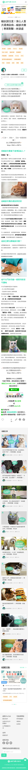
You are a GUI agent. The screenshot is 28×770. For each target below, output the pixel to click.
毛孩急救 (5, 696)
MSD (22, 55)
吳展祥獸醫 (8, 634)
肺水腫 (3, 48)
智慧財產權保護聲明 (21, 767)
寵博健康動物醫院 (7, 700)
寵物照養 (11, 55)
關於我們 (5, 719)
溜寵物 (18, 721)
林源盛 (8, 62)
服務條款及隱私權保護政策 (8, 767)
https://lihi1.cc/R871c (14, 145)
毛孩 (3, 62)
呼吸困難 (4, 55)
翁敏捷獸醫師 (9, 608)
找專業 (18, 724)
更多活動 (22, 667)
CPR (11, 696)
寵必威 (20, 48)
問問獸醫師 (19, 719)
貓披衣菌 (12, 52)
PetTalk (17, 55)
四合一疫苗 (5, 52)
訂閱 (4, 755)
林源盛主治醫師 (9, 455)
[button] (13, 704)
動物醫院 (18, 52)
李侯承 (7, 531)
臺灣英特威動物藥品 (7, 59)
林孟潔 (15, 696)
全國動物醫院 (17, 59)
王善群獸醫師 (9, 480)
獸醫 (17, 62)
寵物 (22, 62)
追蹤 (24, 70)
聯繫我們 (5, 735)
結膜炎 (9, 48)
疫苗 (13, 62)
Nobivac (15, 48)
